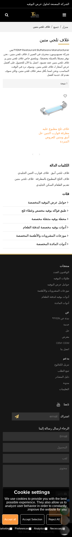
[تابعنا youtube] (58, 405)
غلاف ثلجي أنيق (60, 173)
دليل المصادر (62, 376)
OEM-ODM (62, 343)
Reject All (54, 519)
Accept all (10, 519)
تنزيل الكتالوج (61, 364)
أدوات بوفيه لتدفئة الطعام (55, 297)
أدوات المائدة (62, 303)
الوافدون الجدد (61, 272)
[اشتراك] (17, 416)
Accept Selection (32, 519)
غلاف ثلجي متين (24, 179)
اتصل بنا (64, 349)
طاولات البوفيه (61, 278)
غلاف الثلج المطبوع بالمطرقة (52, 179)
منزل (65, 27)
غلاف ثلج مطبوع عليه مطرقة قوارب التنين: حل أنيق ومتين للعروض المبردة (54, 135)
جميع (56, 27)
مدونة (66, 383)
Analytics (39, 528)
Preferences (22, 528)
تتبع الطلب (63, 371)
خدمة (66, 324)
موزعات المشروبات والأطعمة (53, 290)
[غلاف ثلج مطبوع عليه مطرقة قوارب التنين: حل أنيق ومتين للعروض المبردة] (53, 107)
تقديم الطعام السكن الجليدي (52, 185)
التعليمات (64, 389)
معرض (65, 337)
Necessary (56, 528)
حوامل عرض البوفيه (58, 284)
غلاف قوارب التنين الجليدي (33, 173)
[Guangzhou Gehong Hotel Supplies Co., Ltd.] (35, 15)
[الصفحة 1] (33, 154)
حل (67, 330)
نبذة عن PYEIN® (60, 318)
